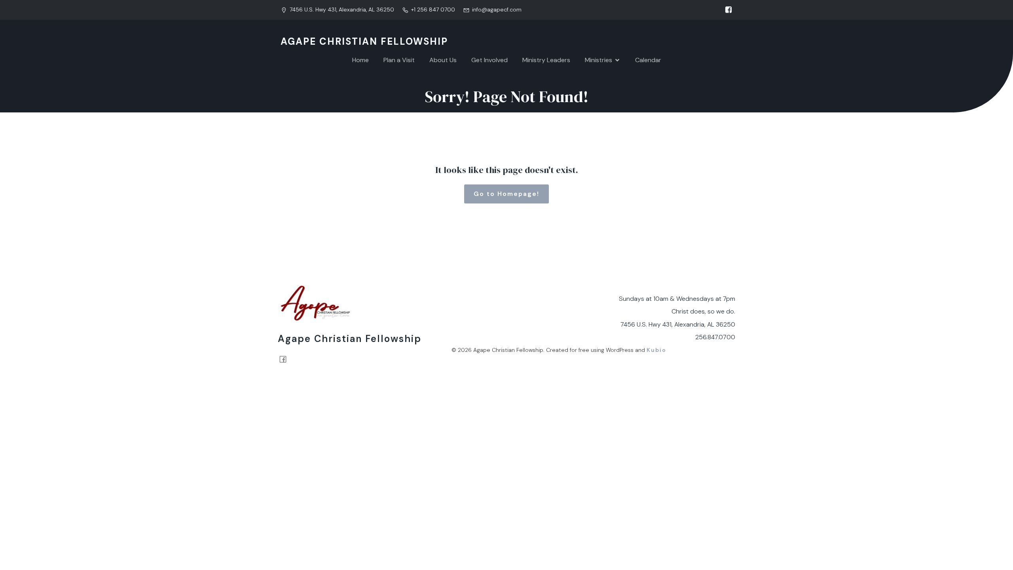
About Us (443, 60)
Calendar (648, 60)
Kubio (656, 349)
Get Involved (489, 60)
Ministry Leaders (546, 60)
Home (360, 60)
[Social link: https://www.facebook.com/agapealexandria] (726, 10)
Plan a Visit (399, 60)
